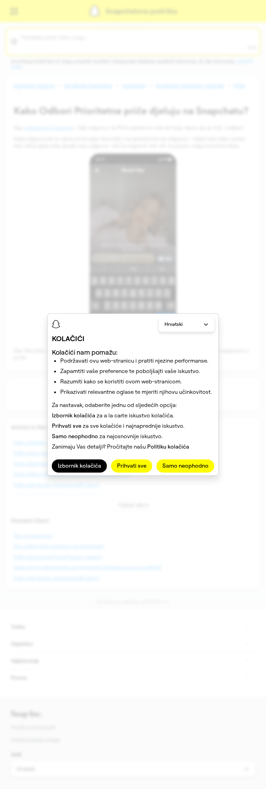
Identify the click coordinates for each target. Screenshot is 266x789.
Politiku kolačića (168, 446)
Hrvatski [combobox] (174, 324)
